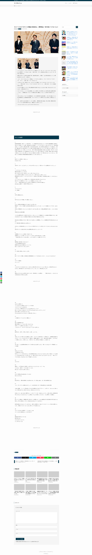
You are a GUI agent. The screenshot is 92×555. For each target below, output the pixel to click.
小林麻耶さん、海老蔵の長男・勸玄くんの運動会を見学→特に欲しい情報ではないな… (72, 38)
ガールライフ (50, 551)
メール (17, 529)
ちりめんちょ (18, 3)
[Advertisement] (46, 14)
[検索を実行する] (77, 27)
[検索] (77, 0)
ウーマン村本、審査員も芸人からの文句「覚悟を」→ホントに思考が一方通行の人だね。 (72, 57)
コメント (18, 511)
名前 (16, 525)
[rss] (76, 0)
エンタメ (16, 452)
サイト (17, 533)
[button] (17, 458)
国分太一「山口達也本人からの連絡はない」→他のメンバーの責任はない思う (72, 53)
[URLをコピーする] (55, 458)
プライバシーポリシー (43, 551)
